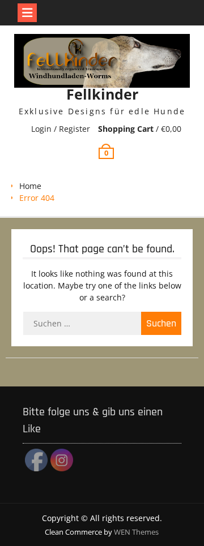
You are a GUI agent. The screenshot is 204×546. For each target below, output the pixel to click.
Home (30, 185)
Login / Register (60, 128)
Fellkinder (102, 94)
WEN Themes (136, 532)
